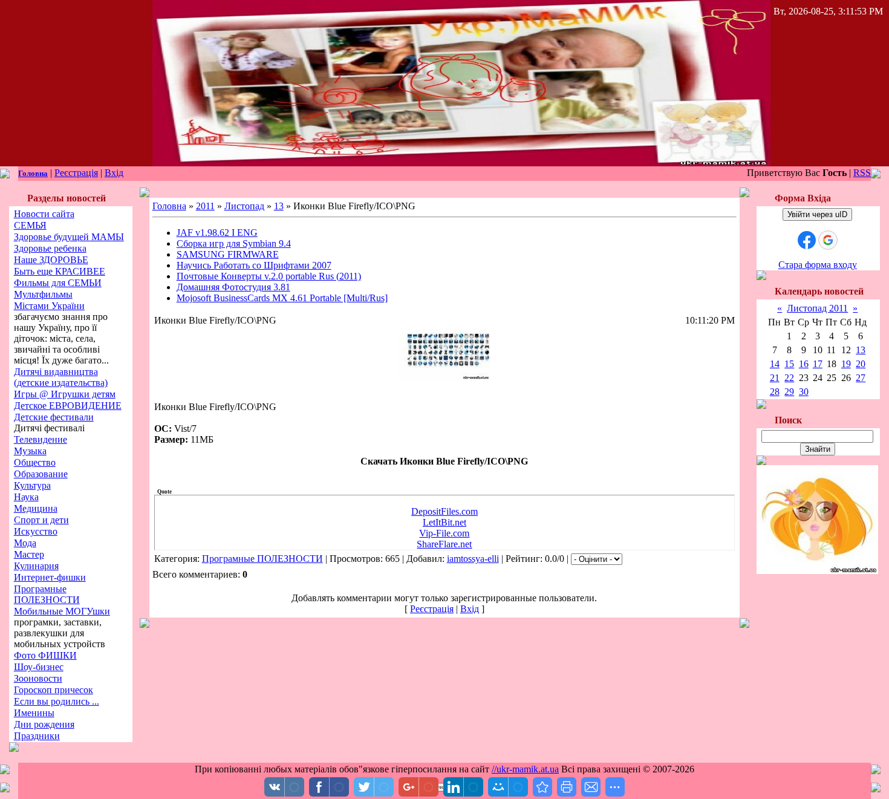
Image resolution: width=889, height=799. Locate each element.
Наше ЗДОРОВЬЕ (51, 260)
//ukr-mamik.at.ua (525, 769)
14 (775, 364)
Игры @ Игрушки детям (65, 394)
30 (804, 391)
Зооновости (38, 678)
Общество (35, 462)
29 (789, 391)
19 (846, 364)
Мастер (29, 554)
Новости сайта (44, 214)
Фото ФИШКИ (45, 655)
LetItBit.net (444, 522)
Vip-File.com (444, 533)
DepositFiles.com (444, 511)
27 (860, 378)
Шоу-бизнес (38, 667)
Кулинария (36, 566)
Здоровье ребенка (50, 248)
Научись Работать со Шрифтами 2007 (254, 265)
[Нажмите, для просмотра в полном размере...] (444, 376)
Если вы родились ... (56, 701)
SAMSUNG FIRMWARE (228, 254)
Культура (32, 485)
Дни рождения (44, 724)
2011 (205, 206)
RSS (862, 173)
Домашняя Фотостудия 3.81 (233, 287)
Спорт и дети (41, 520)
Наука (26, 497)
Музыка (30, 451)
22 (789, 378)
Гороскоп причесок (53, 690)
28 (775, 391)
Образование (41, 474)
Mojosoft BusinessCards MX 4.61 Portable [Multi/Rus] (282, 298)
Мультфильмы (43, 294)
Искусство (35, 531)
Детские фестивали (54, 417)
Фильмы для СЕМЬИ (58, 283)
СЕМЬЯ (30, 225)
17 (817, 364)
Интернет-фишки (50, 577)
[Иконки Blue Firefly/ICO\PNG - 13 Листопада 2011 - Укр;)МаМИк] (542, 787)
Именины (34, 713)
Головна (33, 173)
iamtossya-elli (473, 558)
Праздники (37, 736)
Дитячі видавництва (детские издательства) (61, 377)
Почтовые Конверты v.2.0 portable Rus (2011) (269, 276)
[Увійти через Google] (828, 240)
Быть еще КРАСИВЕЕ (59, 271)
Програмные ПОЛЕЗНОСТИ (47, 594)
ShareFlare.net (444, 544)
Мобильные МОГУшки (62, 611)
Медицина (35, 508)
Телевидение (40, 439)
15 (789, 364)
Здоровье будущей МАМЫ (69, 237)
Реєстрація (76, 173)
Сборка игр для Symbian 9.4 (234, 243)
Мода (25, 543)
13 (279, 206)
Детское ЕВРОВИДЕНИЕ (68, 405)
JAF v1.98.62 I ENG (217, 232)
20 (860, 364)
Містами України (49, 306)
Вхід (114, 173)
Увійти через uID (817, 214)
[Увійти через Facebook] (807, 240)
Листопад (244, 206)
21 (775, 378)
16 (804, 364)
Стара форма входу (817, 264)
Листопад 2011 (817, 308)
